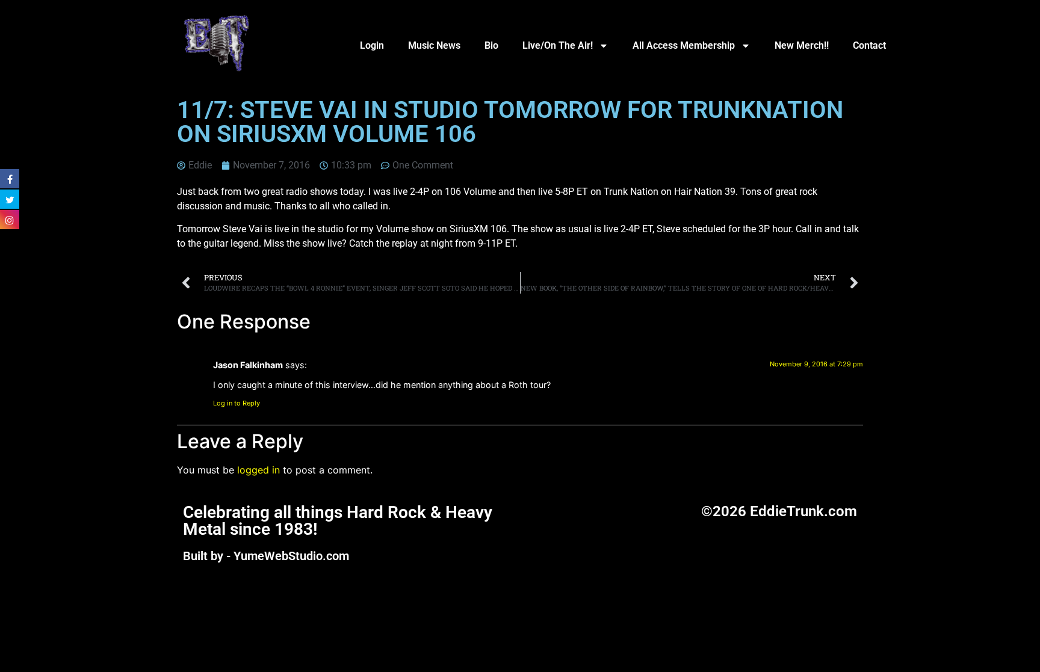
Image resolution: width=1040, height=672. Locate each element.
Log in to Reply (236, 403)
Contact (869, 45)
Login (372, 45)
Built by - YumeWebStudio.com (266, 556)
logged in (258, 470)
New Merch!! (802, 45)
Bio (491, 45)
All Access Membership (684, 45)
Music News (434, 45)
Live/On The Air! (557, 45)
